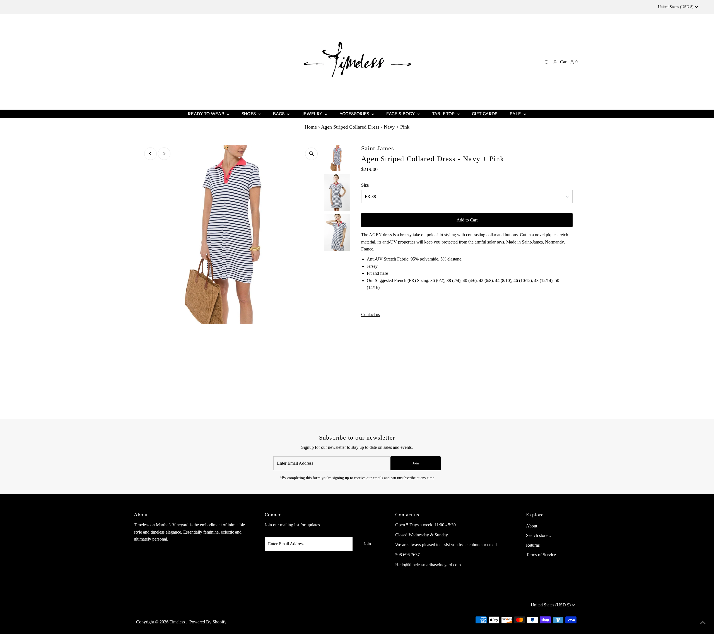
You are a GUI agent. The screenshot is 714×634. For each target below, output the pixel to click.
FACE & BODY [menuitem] (401, 113)
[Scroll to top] (702, 622)
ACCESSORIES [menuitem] (354, 113)
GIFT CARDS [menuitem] (485, 113)
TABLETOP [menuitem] (444, 113)
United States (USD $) (676, 7)
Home (311, 127)
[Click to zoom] (311, 154)
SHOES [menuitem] (249, 113)
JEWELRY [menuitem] (312, 113)
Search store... (538, 535)
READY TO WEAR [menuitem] (206, 113)
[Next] (164, 153)
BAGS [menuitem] (279, 113)
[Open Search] (546, 61)
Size (365, 185)
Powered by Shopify (207, 621)
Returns (533, 545)
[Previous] (150, 153)
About (531, 526)
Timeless (178, 621)
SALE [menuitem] (516, 113)
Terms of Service (541, 554)
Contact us (370, 314)
